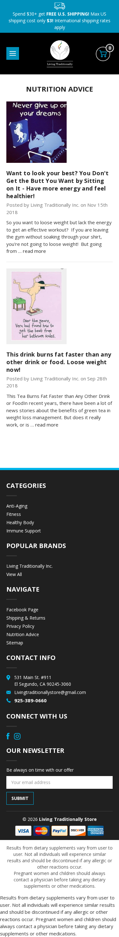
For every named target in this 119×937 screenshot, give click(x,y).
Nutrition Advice (22, 634)
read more (34, 251)
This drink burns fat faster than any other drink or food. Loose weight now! (58, 362)
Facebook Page (22, 610)
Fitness (13, 514)
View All (14, 574)
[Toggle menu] (12, 53)
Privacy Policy (20, 626)
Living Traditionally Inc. (29, 566)
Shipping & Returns (25, 618)
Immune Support (23, 531)
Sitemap (14, 643)
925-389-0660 (30, 700)
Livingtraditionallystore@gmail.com (50, 692)
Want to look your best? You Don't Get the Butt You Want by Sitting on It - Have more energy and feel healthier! (57, 184)
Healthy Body (20, 522)
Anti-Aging (16, 506)
